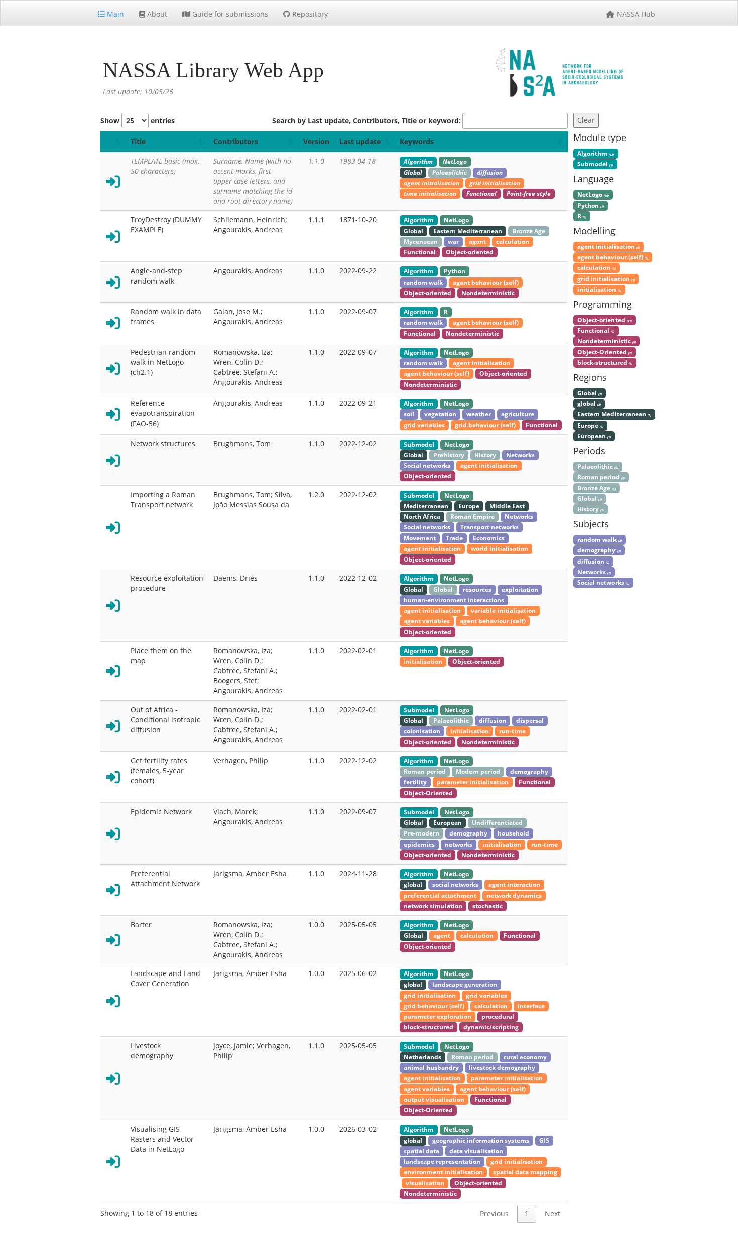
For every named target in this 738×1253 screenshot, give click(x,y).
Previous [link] (494, 1213)
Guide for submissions (229, 14)
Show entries (137, 120)
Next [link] (552, 1213)
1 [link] (527, 1213)
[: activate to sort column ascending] (113, 141)
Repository (309, 14)
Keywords (417, 141)
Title (138, 141)
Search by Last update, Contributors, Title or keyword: (366, 120)
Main (114, 14)
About (156, 14)
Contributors (235, 141)
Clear (586, 120)
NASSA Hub (634, 14)
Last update (360, 141)
